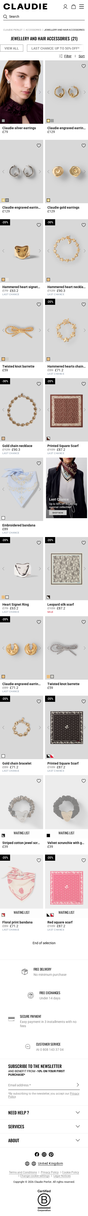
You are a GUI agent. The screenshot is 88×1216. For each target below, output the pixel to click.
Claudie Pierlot (13, 30)
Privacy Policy (49, 1172)
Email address (18, 1085)
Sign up (78, 1085)
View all (11, 48)
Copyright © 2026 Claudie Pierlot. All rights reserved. (44, 1181)
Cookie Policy (70, 1172)
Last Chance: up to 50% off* (55, 48)
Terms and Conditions (23, 1172)
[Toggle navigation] (82, 6)
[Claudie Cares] (44, 1200)
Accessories (33, 30)
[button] (65, 6)
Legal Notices (62, 1176)
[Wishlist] (38, 66)
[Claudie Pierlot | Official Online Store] (25, 6)
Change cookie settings (35, 1176)
